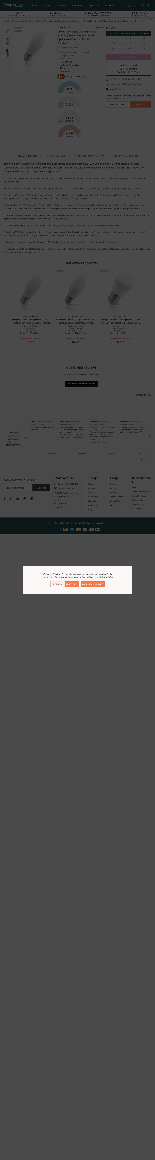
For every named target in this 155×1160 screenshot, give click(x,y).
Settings (57, 584)
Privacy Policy (106, 577)
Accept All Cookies (92, 584)
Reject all (72, 584)
